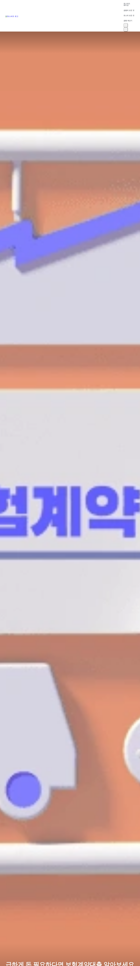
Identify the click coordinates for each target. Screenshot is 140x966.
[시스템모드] (126, 29)
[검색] (126, 25)
